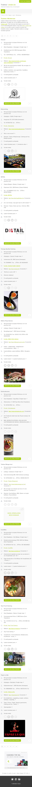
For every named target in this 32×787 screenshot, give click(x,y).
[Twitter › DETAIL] (5, 220)
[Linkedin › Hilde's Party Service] (12, 365)
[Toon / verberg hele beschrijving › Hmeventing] (17, 133)
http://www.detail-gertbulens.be (16, 198)
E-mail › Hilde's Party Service (11, 339)
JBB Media (14, 783)
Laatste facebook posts (10, 77)
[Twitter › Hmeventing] (5, 151)
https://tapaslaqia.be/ (14, 695)
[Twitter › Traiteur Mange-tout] (5, 504)
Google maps (24, 47)
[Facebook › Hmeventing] (8, 151)
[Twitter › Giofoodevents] (5, 431)
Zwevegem (16, 47)
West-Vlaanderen (8, 47)
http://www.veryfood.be (14, 628)
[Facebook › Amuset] (8, 84)
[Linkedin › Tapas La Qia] (12, 716)
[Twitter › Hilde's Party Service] (5, 365)
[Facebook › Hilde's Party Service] (8, 365)
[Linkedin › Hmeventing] (12, 151)
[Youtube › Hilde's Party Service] (15, 365)
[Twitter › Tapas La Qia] (5, 716)
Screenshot (17, 62)
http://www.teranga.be (14, 269)
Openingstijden (8, 707)
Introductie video (22, 144)
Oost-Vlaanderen (8, 398)
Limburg (6, 328)
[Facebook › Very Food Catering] (8, 649)
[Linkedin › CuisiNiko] (12, 573)
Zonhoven (11, 471)
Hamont (11, 328)
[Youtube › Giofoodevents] (15, 431)
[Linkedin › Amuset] (12, 84)
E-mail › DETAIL (8, 195)
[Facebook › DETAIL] (8, 220)
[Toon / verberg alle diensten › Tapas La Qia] (17, 703)
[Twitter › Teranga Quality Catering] (5, 288)
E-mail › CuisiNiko (8, 548)
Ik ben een (25, 1)
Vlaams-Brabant (8, 184)
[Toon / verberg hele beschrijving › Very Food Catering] (17, 632)
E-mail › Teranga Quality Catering (12, 265)
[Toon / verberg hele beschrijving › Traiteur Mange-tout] (17, 489)
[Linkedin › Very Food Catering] (12, 649)
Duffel (11, 116)
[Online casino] (16, 752)
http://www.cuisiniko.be (14, 551)
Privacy (19, 783)
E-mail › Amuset (8, 58)
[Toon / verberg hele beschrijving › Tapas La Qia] (17, 699)
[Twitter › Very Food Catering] (5, 649)
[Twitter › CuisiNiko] (5, 573)
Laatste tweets (8, 359)
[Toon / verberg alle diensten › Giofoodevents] (17, 421)
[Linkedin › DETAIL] (12, 220)
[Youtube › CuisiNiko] (15, 573)
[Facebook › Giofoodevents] (8, 431)
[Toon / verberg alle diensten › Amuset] (17, 71)
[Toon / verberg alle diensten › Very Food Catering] (17, 635)
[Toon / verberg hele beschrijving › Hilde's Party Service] (17, 347)
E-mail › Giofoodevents (9, 408)
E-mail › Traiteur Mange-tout (11, 481)
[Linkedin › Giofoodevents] (12, 431)
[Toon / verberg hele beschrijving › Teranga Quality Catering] (17, 272)
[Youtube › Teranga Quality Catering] (15, 288)
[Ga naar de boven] (29, 103)
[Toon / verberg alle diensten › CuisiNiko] (17, 559)
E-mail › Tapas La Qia (9, 691)
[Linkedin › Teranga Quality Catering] (12, 288)
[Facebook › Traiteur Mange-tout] (8, 504)
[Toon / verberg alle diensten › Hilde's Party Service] (17, 352)
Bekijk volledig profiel (12, 103)
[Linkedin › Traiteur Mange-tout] (12, 504)
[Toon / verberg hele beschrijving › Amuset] (17, 66)
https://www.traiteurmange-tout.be (17, 484)
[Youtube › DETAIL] (15, 220)
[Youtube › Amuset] (15, 84)
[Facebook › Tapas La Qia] (8, 716)
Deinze (15, 613)
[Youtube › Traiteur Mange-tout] (15, 504)
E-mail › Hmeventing (9, 125)
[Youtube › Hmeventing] (15, 151)
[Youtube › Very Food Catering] (15, 649)
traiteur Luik (4, 24)
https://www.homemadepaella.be (16, 129)
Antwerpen (6, 116)
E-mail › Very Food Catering (10, 625)
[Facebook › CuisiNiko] (8, 573)
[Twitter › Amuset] (5, 84)
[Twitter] (12, 779)
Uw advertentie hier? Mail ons (16, 767)
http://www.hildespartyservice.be (16, 342)
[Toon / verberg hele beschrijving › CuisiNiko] (17, 555)
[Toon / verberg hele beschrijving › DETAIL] (17, 203)
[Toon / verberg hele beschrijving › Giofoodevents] (17, 416)
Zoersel (12, 256)
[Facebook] (15, 779)
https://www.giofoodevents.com (16, 411)
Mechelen (12, 682)
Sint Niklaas (16, 537)
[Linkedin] (19, 779)
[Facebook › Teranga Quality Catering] (8, 288)
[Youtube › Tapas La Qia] (15, 716)
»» (16, 36)
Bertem (15, 184)
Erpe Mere (16, 398)
